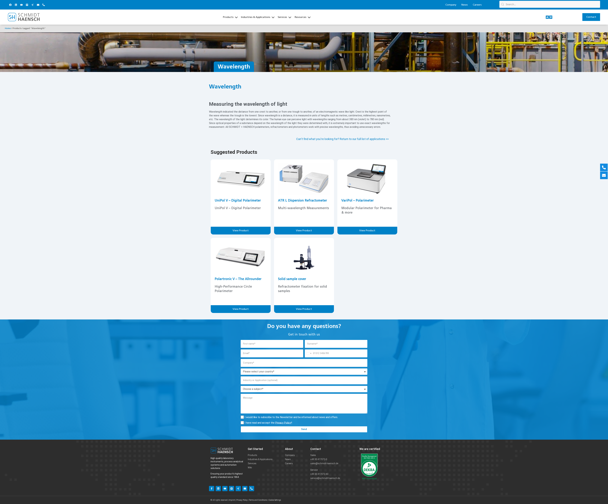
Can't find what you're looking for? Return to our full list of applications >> (342, 139)
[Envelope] (38, 4)
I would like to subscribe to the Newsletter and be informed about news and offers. (291, 417)
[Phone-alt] (43, 4)
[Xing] (32, 4)
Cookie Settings (275, 500)
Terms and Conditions (258, 500)
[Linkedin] (15, 4)
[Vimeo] (27, 4)
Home (8, 28)
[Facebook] (10, 4)
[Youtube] (21, 4)
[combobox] (308, 353)
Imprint (232, 500)
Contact (315, 449)
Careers (477, 4)
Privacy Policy (283, 422)
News (464, 4)
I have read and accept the (268, 422)
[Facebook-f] (211, 488)
